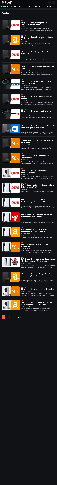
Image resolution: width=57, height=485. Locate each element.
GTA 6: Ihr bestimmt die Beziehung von (44, 6)
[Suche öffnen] (49, 2)
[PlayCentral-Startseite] (7, 2)
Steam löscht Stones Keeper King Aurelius (19, 6)
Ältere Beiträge (15, 317)
